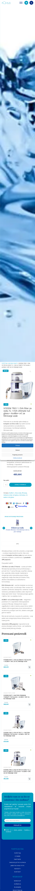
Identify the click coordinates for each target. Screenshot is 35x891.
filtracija (24, 493)
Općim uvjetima (18, 830)
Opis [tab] (17, 544)
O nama (17, 856)
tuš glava (15, 495)
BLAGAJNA (17, 887)
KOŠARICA (17, 884)
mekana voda (7, 495)
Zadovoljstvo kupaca (17, 862)
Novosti (17, 868)
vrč (26, 495)
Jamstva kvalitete (17, 865)
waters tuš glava (8, 497)
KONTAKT (17, 872)
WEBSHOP (17, 881)
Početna (4, 363)
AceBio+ (11, 493)
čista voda (18, 493)
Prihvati (17, 445)
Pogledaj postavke (17, 454)
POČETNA (17, 853)
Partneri (17, 859)
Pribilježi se (17, 825)
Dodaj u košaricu (20, 484)
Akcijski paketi (13, 363)
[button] (26, 3)
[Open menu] (21, 3)
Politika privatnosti (17, 458)
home (13, 693)
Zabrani (17, 450)
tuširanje (22, 495)
